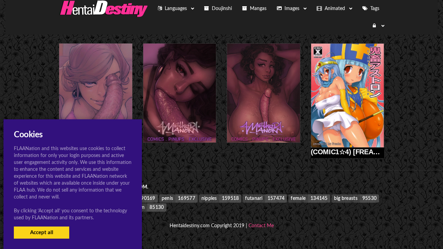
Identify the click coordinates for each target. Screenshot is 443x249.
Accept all (41, 232)
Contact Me (261, 225)
